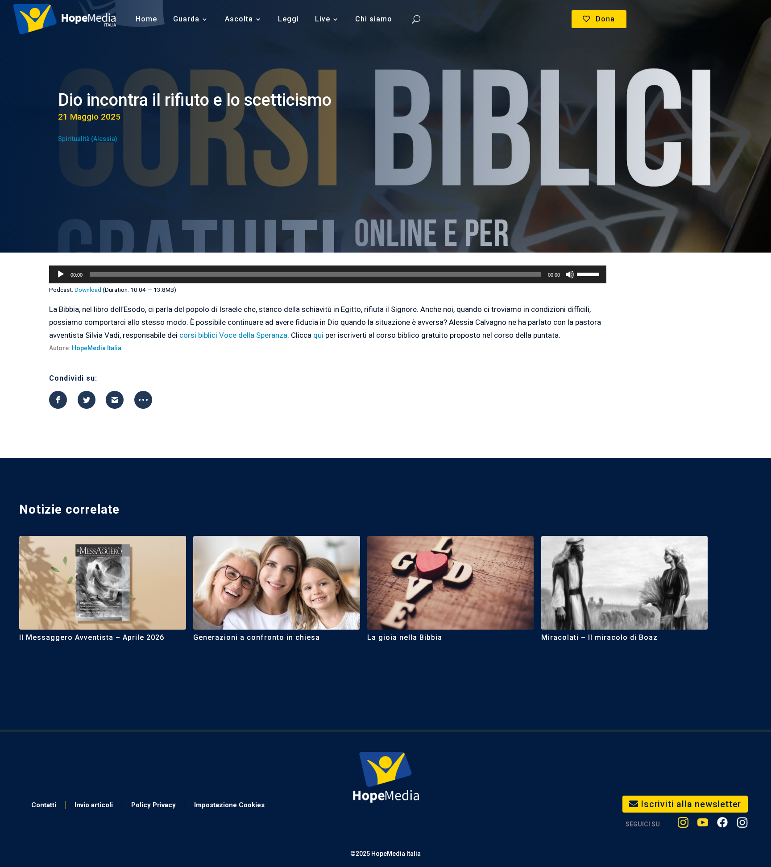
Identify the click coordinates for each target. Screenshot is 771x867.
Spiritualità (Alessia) (87, 138)
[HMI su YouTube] (702, 824)
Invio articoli (94, 805)
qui (318, 335)
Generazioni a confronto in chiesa (256, 637)
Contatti (43, 805)
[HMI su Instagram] (683, 824)
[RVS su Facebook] (722, 824)
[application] (327, 274)
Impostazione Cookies (229, 805)
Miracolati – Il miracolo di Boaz (599, 637)
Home (146, 19)
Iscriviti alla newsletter (691, 804)
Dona (605, 19)
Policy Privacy (153, 805)
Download (88, 289)
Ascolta (239, 19)
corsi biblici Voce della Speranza (233, 335)
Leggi (288, 19)
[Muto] (569, 274)
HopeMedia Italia (96, 348)
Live (322, 19)
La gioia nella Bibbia (404, 637)
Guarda (186, 19)
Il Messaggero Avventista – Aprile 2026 (91, 637)
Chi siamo (373, 19)
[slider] (589, 273)
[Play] (60, 274)
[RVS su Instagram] (742, 824)
